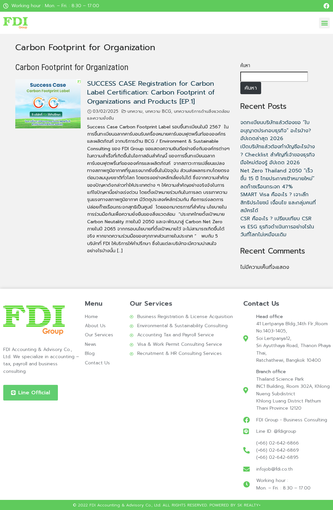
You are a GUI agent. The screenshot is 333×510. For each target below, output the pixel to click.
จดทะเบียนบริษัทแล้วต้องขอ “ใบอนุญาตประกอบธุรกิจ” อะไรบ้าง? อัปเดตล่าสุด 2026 (275, 130)
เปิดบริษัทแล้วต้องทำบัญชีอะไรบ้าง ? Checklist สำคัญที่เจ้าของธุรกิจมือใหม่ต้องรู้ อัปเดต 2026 (277, 154)
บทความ (134, 111)
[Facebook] (326, 6)
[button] (324, 23)
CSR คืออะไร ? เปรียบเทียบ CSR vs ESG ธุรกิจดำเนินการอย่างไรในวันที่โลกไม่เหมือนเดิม (277, 226)
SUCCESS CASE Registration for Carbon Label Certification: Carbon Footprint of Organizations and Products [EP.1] (151, 92)
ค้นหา (245, 65)
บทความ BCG (158, 111)
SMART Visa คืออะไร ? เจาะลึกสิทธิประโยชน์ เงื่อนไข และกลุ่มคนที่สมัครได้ (278, 202)
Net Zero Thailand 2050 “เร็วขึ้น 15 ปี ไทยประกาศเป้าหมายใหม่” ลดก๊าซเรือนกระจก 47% (277, 178)
